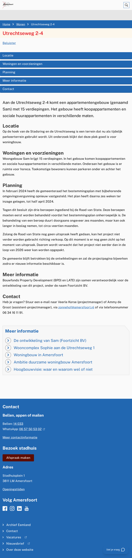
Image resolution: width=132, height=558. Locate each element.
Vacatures (12, 537)
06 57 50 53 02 (31, 429)
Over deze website (19, 549)
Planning (9, 72)
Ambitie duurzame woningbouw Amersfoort (53, 362)
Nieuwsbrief (13, 544)
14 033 (18, 423)
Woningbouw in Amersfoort (38, 355)
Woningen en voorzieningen (22, 64)
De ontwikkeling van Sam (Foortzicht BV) (50, 340)
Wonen (20, 24)
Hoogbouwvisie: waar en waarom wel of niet (53, 369)
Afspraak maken (18, 457)
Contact (8, 89)
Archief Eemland (18, 525)
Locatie (8, 55)
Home (6, 24)
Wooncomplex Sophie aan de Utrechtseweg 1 (54, 347)
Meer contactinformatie (20, 437)
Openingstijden (14, 489)
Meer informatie (14, 80)
